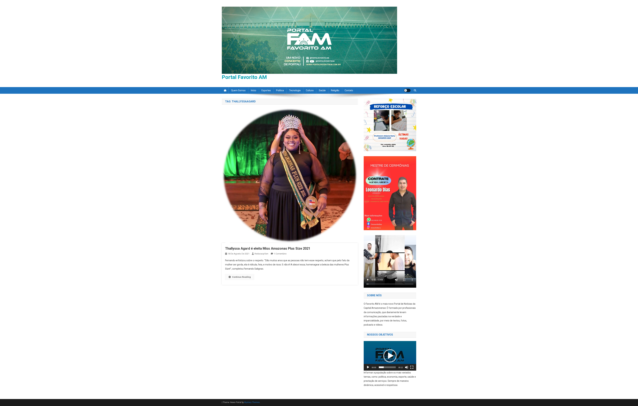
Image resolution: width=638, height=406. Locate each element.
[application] (390, 356)
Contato (349, 90)
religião (335, 90)
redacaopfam (261, 253)
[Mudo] (406, 367)
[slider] (387, 367)
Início (253, 90)
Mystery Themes (252, 402)
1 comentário (280, 253)
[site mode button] (407, 90)
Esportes (266, 90)
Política (280, 90)
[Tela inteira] (412, 367)
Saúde (322, 90)
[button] (390, 355)
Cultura (310, 90)
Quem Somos (238, 90)
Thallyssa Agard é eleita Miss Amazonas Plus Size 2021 (267, 248)
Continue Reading (241, 277)
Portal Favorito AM (244, 77)
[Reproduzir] (368, 367)
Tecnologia (295, 90)
